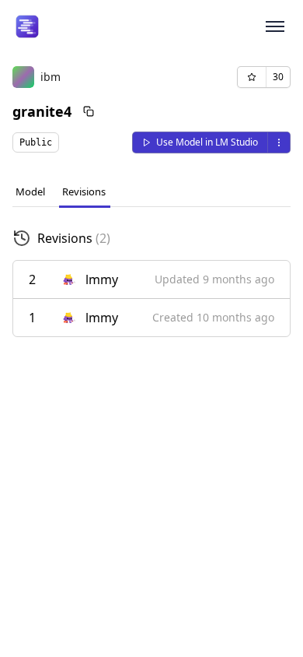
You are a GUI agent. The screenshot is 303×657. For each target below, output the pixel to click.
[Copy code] (88, 111)
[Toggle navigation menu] (275, 26)
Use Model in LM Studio (207, 142)
